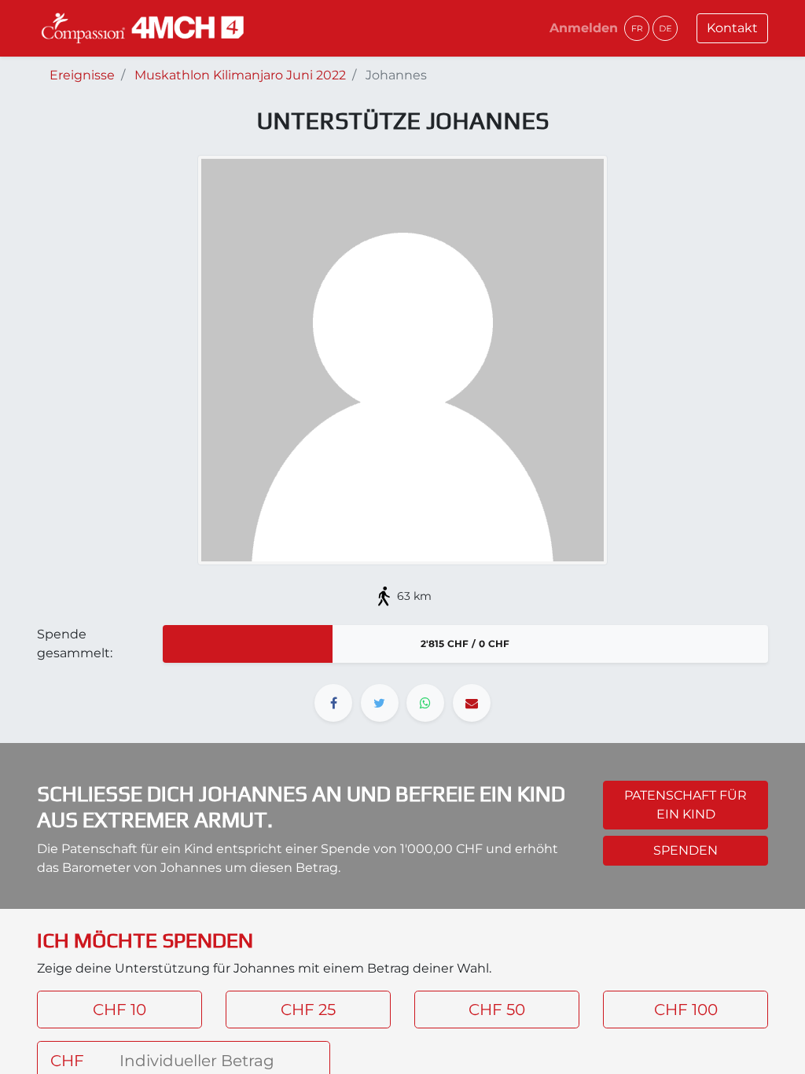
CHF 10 (119, 1009)
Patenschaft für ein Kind (685, 805)
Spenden (685, 850)
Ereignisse (82, 75)
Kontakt (732, 27)
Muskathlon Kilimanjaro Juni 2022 (240, 75)
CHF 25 (308, 1009)
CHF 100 (686, 1009)
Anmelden (584, 27)
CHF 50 (497, 1009)
